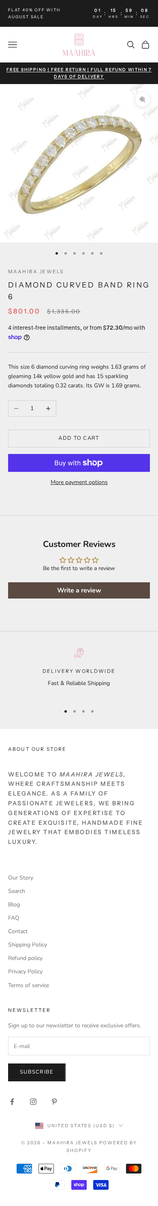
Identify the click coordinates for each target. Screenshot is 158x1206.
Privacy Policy (25, 971)
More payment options (79, 482)
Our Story (20, 878)
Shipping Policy (27, 945)
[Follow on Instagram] (33, 1102)
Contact (18, 931)
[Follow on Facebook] (12, 1102)
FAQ (13, 918)
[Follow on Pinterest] (54, 1102)
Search (16, 891)
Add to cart (78, 438)
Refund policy (25, 958)
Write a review (79, 590)
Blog (14, 904)
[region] (79, 673)
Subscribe (37, 1072)
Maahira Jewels (36, 271)
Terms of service (28, 985)
